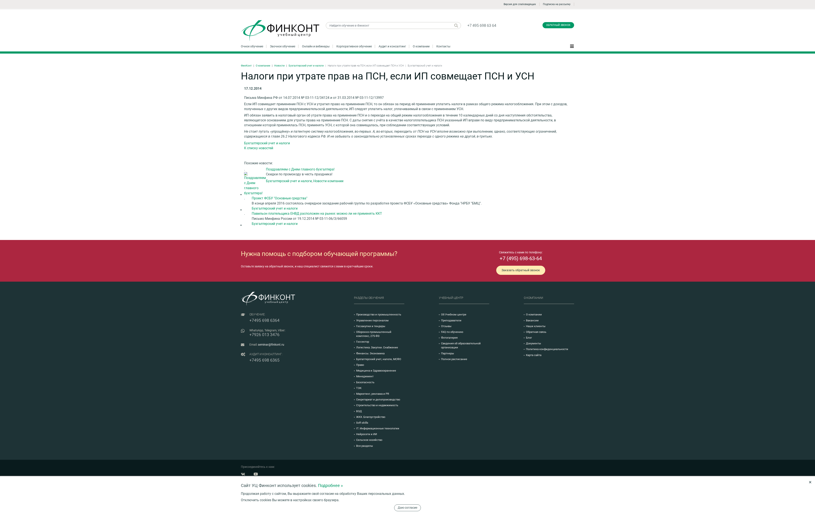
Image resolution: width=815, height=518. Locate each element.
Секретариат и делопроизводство (378, 399)
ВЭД (359, 411)
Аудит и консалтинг (392, 46)
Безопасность (365, 382)
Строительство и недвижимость (377, 405)
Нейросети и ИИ (366, 434)
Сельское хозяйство (369, 439)
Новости (279, 65)
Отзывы (446, 326)
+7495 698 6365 (264, 360)
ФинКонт (246, 65)
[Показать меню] (572, 46)
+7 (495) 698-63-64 (521, 258)
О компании (421, 46)
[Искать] (456, 25)
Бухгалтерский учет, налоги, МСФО (378, 359)
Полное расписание (454, 359)
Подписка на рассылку (556, 4)
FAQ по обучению (452, 332)
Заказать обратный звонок (521, 270)
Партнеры (447, 353)
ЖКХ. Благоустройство (370, 417)
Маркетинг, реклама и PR (372, 393)
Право (360, 364)
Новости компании (328, 181)
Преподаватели (451, 320)
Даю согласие (407, 507)
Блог (529, 337)
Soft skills (362, 422)
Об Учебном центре (453, 314)
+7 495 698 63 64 (481, 25)
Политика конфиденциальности (547, 349)
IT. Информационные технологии (377, 428)
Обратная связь (536, 332)
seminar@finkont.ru (271, 344)
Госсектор (362, 341)
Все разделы (364, 445)
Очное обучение (252, 46)
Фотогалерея (449, 337)
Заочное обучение (282, 46)
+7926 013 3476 (264, 334)
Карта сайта (533, 355)
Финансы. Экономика (370, 353)
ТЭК (358, 388)
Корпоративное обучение (354, 46)
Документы (533, 343)
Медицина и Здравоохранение (376, 370)
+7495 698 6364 (264, 320)
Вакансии (532, 320)
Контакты (443, 46)
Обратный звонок (558, 25)
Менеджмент (365, 376)
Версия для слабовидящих (520, 4)
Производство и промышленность (378, 314)
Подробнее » (330, 485)
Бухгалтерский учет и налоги (306, 65)
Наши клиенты (535, 326)
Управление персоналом (372, 320)
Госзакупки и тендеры (370, 326)
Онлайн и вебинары (316, 46)
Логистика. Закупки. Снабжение (377, 347)
